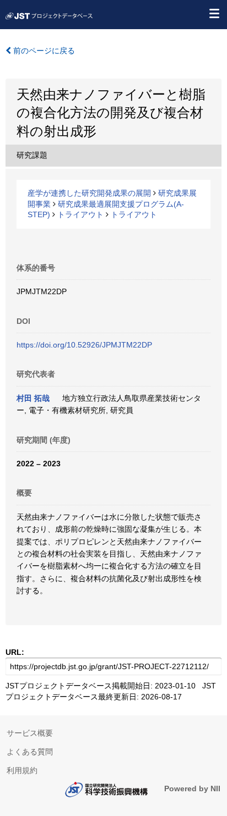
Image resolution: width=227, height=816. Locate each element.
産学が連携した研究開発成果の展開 (89, 193)
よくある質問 (30, 751)
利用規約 (22, 770)
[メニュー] (213, 13)
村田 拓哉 (33, 398)
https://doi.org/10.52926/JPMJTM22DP (84, 344)
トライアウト (80, 214)
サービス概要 (30, 733)
